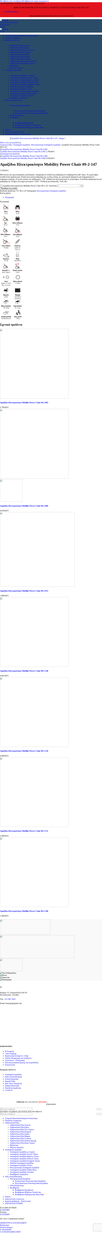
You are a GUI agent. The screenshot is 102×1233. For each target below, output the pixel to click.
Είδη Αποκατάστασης (13, 1077)
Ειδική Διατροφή (11, 1079)
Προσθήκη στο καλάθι (9, 188)
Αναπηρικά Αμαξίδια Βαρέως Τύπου (24, 80)
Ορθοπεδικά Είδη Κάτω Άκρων (22, 63)
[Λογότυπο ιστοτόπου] (4, 20)
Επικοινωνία (10, 1065)
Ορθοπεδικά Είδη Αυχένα (20, 45)
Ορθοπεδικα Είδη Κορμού (20, 52)
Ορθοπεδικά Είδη (12, 1086)
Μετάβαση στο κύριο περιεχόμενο (35, 1)
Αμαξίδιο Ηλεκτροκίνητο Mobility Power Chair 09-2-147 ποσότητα (29, 186)
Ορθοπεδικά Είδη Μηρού (20, 57)
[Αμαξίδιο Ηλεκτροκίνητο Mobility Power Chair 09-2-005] (34, 398)
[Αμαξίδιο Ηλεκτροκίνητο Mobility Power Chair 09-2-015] (37, 586)
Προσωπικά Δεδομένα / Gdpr (16, 1056)
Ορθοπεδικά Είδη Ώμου (19, 48)
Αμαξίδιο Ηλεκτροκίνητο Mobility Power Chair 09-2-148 (24, 671)
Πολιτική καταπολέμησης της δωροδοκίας (21, 1062)
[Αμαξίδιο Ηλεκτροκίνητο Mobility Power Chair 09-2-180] (34, 906)
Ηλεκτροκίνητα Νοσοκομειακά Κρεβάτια (31, 113)
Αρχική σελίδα (6, 145)
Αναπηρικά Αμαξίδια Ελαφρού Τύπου (25, 84)
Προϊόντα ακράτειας (13, 1088)
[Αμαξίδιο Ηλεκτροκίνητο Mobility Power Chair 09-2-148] (34, 666)
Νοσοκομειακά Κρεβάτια (20, 105)
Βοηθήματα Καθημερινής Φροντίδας (29, 127)
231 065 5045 (10, 999)
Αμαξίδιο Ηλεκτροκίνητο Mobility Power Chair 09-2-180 (24, 911)
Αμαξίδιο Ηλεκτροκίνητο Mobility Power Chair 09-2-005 (23, 151)
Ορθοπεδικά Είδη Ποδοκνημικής (23, 61)
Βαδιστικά (14, 66)
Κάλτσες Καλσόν (17, 68)
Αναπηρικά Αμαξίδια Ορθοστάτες (23, 93)
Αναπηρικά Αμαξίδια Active (21, 89)
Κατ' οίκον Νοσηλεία (13, 1083)
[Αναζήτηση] (99, 1109)
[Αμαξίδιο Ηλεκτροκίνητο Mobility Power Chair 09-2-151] (34, 826)
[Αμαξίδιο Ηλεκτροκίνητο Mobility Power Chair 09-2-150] (34, 746)
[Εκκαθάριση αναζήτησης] (94, 1113)
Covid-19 (8, 1090)
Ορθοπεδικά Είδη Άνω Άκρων (22, 50)
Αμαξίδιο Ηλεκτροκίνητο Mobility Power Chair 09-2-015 (24, 591)
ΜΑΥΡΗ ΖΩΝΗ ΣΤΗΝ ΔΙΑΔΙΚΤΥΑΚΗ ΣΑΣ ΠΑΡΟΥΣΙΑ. (67, 1102)
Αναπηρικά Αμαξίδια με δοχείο (22, 75)
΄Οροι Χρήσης (10, 1054)
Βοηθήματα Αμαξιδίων (19, 98)
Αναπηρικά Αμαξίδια (21, 145)
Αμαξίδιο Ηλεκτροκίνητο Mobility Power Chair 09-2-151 (24, 831)
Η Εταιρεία (9, 1051)
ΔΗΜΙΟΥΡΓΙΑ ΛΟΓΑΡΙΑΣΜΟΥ (13, 1223)
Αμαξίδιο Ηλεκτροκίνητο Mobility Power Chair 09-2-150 (24, 751)
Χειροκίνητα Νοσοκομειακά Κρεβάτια (30, 111)
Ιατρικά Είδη (10, 1081)
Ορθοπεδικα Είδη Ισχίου (20, 54)
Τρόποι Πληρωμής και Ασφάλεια (18, 1058)
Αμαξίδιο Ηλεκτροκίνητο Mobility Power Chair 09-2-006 (23, 158)
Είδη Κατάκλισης (17, 115)
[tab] (9, 197)
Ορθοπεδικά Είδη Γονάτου (20, 59)
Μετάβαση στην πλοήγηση (11, 1)
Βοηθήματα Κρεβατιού (24, 123)
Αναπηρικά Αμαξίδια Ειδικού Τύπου (24, 82)
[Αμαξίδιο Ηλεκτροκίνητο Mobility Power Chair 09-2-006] (34, 478)
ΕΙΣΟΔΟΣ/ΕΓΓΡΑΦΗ (14, 1203)
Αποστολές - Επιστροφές (15, 1060)
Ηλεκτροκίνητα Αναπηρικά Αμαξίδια (24, 91)
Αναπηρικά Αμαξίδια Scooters (22, 96)
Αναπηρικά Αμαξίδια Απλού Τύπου (24, 78)
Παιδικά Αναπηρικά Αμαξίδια (21, 87)
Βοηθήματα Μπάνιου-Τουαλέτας (28, 125)
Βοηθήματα (14, 117)
